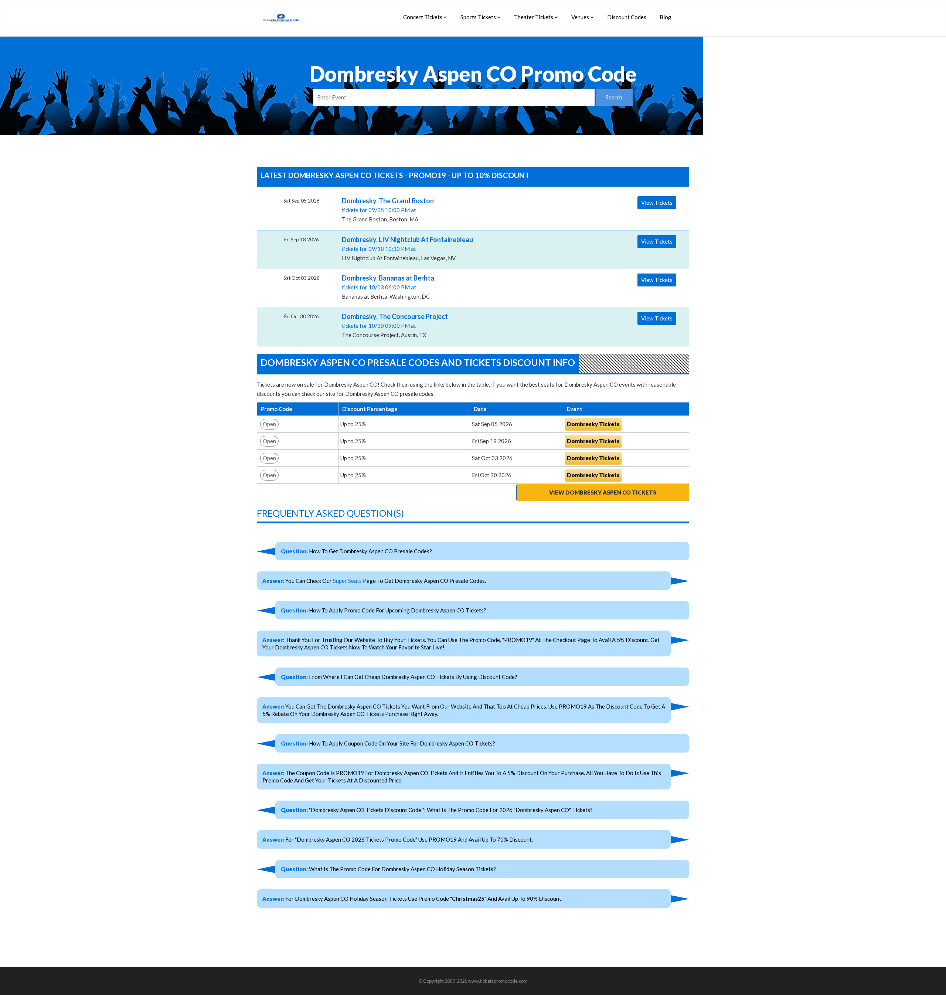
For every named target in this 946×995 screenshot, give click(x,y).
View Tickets (657, 202)
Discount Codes (626, 17)
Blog (665, 17)
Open (269, 424)
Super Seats (347, 580)
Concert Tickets (423, 17)
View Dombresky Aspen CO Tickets (602, 492)
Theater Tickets (534, 17)
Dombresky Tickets (593, 424)
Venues (580, 17)
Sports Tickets (478, 17)
